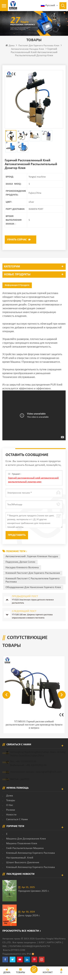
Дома (12, 45)
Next (62, 695)
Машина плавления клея (21, 843)
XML (4, 946)
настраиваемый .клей (19, 857)
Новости (11, 814)
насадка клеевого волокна (22, 567)
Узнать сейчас (17, 239)
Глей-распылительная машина (25, 848)
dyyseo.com (18, 950)
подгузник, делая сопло (20, 561)
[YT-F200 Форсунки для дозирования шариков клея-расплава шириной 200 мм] (34, 687)
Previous (6, 695)
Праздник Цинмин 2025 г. (33, 891)
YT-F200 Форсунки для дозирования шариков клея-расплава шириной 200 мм (34, 723)
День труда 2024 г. (29, 915)
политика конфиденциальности (29, 946)
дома (9, 795)
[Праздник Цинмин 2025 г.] (9, 890)
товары (10, 800)
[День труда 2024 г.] (9, 915)
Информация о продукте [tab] (17, 285)
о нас (9, 805)
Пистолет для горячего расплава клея (38, 45)
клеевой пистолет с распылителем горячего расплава (33, 580)
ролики (10, 809)
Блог (42, 942)
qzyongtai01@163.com (49, 772)
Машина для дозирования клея (26, 838)
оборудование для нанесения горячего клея (33, 587)
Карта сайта (54, 942)
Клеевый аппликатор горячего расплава (30, 853)
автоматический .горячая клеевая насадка (32, 556)
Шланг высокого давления (22, 862)
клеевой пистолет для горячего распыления (33, 573)
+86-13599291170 (26, 761)
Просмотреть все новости (20, 930)
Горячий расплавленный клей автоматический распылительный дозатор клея (33, 480)
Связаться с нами (17, 819)
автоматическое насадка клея (27, 49)
